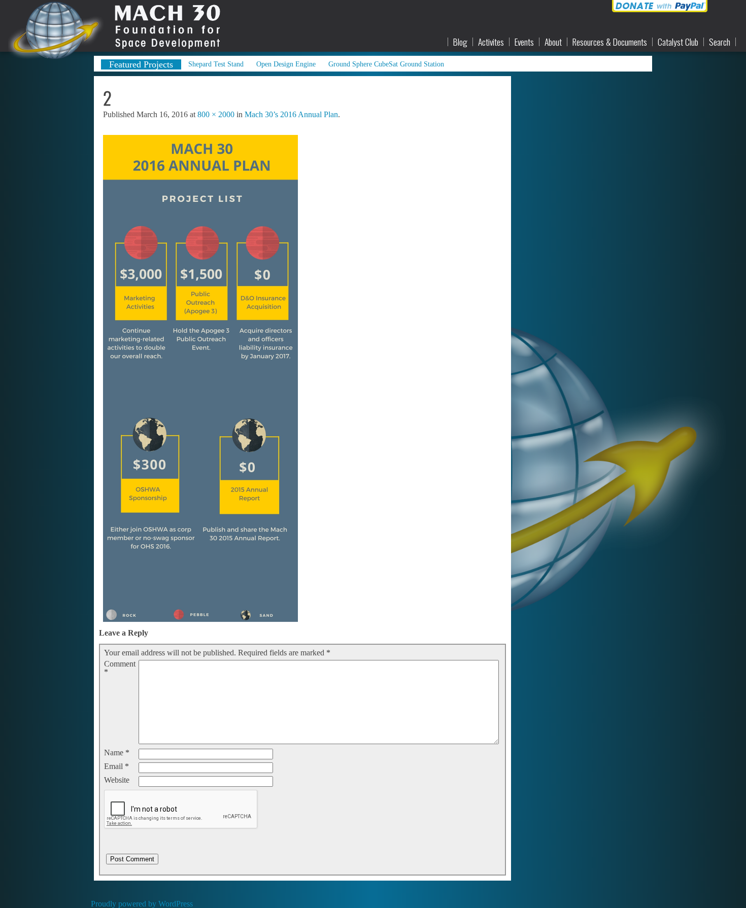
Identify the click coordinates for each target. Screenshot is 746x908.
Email (116, 766)
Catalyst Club (678, 42)
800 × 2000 (215, 114)
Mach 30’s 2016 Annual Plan (291, 114)
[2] (200, 619)
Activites (491, 42)
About (553, 42)
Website (116, 780)
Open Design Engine (286, 64)
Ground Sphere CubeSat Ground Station (386, 64)
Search (719, 42)
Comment (119, 668)
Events (524, 42)
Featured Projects (141, 64)
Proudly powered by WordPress (142, 903)
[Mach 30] (108, 26)
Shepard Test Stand (216, 64)
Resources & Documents (609, 42)
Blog (460, 42)
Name (116, 753)
